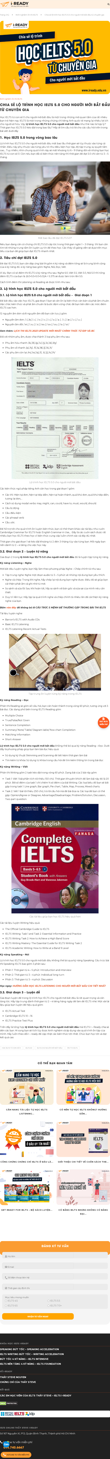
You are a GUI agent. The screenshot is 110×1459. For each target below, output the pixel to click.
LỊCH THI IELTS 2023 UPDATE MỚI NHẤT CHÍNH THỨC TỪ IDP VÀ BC (54, 331)
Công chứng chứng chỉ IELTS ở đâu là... (26, 1162)
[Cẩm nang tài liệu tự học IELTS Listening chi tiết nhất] (27, 1087)
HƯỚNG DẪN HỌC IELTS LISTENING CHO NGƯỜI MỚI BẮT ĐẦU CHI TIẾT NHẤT (59, 986)
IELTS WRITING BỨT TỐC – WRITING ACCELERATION (32, 1354)
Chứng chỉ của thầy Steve (18, 1382)
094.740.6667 (13, 1447)
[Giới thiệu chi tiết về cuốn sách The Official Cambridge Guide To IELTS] (83, 1139)
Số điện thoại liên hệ (18, 1277)
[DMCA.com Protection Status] (8, 1404)
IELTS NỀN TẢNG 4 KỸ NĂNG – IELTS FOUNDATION (30, 1364)
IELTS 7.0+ (56, 1305)
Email (11, 1267)
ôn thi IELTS (72, 1048)
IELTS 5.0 (28, 1048)
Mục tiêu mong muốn (17, 1297)
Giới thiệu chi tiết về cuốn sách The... (83, 1162)
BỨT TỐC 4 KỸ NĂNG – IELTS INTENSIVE (24, 1359)
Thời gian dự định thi (19, 1288)
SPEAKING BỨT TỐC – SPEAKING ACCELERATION (29, 1349)
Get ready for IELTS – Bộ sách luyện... (26, 1210)
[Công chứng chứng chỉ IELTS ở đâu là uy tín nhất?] (27, 1139)
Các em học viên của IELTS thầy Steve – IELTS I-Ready (35, 1395)
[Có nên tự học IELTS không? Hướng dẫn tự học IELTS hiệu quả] (83, 1087)
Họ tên (11, 1256)
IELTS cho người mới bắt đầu (49, 1048)
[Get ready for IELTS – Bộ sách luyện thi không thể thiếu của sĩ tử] (27, 1187)
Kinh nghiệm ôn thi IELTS (27, 15)
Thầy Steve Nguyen (13, 1377)
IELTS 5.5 (55, 1300)
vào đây (11, 607)
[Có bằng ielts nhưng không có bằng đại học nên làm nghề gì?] (83, 1187)
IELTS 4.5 (13, 1300)
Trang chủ (4, 15)
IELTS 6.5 (13, 1305)
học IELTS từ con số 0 (11, 1048)
